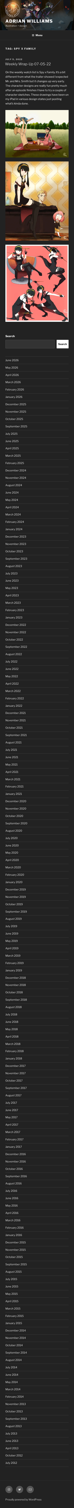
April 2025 (12, 448)
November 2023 (15, 544)
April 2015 (11, 1301)
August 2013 (13, 1426)
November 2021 (15, 720)
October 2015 (14, 1257)
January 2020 (13, 882)
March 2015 (12, 1308)
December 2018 (15, 977)
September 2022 (16, 646)
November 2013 (15, 1404)
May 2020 (11, 852)
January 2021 (13, 794)
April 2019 (11, 948)
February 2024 (14, 522)
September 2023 (16, 558)
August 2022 (13, 654)
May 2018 (11, 1029)
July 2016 (11, 1190)
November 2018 (15, 985)
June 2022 (11, 669)
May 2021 (11, 764)
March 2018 (12, 1044)
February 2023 (14, 610)
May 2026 (11, 367)
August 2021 (13, 742)
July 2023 (11, 573)
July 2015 (11, 1279)
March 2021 (12, 779)
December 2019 (15, 889)
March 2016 (12, 1220)
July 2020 (11, 838)
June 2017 (11, 1110)
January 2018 (13, 1058)
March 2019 (12, 955)
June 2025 (12, 441)
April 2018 (11, 1036)
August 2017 (13, 1095)
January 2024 (13, 529)
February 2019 (14, 963)
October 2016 (14, 1169)
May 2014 (11, 1382)
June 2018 (11, 1021)
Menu (39, 35)
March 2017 (12, 1132)
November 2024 (15, 477)
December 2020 (15, 801)
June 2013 (11, 1441)
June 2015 (11, 1286)
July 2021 (11, 749)
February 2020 (14, 874)
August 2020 (13, 830)
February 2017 (14, 1139)
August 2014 (13, 1360)
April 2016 (11, 1213)
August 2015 (13, 1271)
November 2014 (15, 1338)
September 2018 (16, 999)
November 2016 (15, 1161)
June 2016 (11, 1198)
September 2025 (16, 426)
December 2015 (15, 1242)
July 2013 (11, 1433)
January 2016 (13, 1235)
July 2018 (11, 1014)
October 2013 (14, 1411)
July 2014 (11, 1367)
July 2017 (11, 1102)
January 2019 (13, 970)
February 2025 (14, 463)
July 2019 (11, 926)
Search (10, 336)
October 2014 (14, 1345)
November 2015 (15, 1249)
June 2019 (11, 933)
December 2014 (15, 1330)
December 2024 (15, 470)
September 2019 (16, 911)
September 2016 (16, 1176)
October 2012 (14, 1455)
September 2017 (16, 1088)
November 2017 (15, 1073)
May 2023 (11, 588)
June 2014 (11, 1374)
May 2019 (11, 941)
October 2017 (14, 1080)
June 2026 (12, 360)
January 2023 (13, 617)
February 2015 (14, 1316)
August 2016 (13, 1183)
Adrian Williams (29, 21)
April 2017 (11, 1124)
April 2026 (12, 375)
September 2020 (16, 823)
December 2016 (15, 1154)
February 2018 (14, 1051)
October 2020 (14, 816)
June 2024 (12, 492)
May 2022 (11, 676)
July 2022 (11, 661)
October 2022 (14, 639)
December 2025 (15, 404)
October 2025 (14, 419)
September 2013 (16, 1418)
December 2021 (15, 713)
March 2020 (13, 867)
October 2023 (14, 551)
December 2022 (15, 625)
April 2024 (12, 507)
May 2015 (11, 1293)
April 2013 (11, 1448)
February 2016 (14, 1227)
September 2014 (16, 1352)
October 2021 (14, 727)
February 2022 (14, 698)
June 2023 (12, 580)
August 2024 (13, 485)
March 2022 (13, 691)
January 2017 (13, 1146)
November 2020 (15, 808)
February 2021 (14, 786)
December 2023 (15, 536)
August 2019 (13, 918)
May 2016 (11, 1205)
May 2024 (11, 500)
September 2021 (16, 735)
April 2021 (11, 772)
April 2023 (12, 595)
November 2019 (15, 897)
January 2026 (13, 397)
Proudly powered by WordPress (23, 1499)
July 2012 (11, 1462)
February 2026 (14, 389)
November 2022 (15, 632)
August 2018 (13, 1007)
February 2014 (14, 1396)
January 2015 (13, 1323)
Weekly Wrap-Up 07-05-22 (28, 64)
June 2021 (11, 757)
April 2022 (12, 683)
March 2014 (12, 1389)
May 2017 (11, 1117)
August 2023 (13, 566)
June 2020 (12, 845)
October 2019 (14, 904)
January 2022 (13, 705)
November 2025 (15, 411)
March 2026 (13, 382)
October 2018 (14, 992)
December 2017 (15, 1066)
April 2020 (12, 860)
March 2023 (13, 602)
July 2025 (11, 433)
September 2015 (16, 1264)
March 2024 (13, 514)
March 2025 (13, 455)
